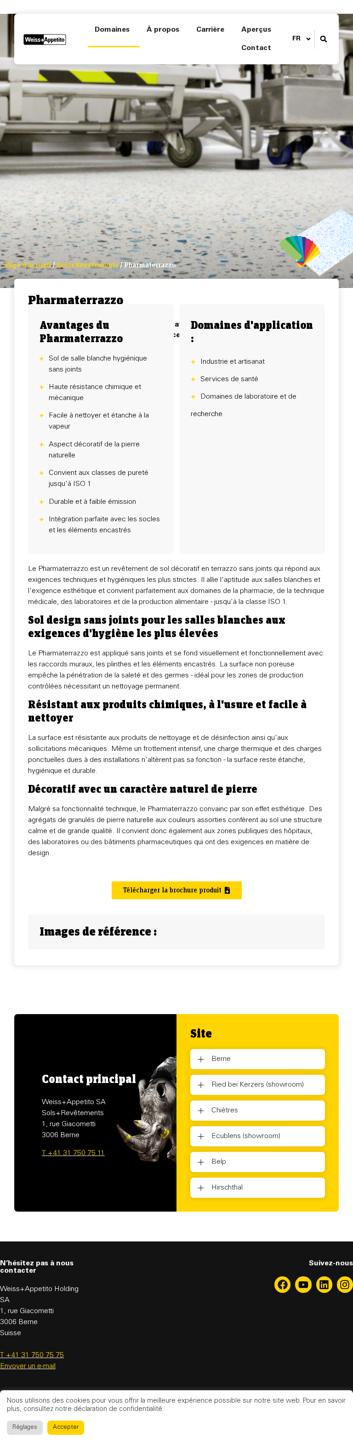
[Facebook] (282, 1284)
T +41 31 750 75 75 (32, 1355)
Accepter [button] (66, 1428)
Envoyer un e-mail (28, 1366)
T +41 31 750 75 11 (73, 1153)
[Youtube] (303, 1284)
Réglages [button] (24, 1428)
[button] (323, 39)
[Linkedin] (324, 1284)
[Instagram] (345, 1284)
